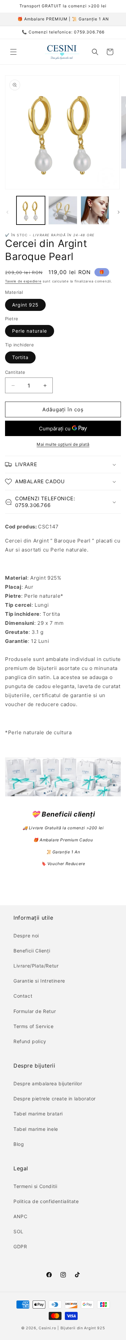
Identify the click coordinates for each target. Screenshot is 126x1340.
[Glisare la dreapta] (118, 212)
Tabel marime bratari (38, 1113)
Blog (18, 1144)
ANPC (20, 1216)
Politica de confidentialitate (46, 1201)
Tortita (20, 357)
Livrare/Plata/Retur (35, 966)
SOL (18, 1231)
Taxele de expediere (23, 281)
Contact (22, 996)
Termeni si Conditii (35, 1186)
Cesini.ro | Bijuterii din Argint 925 (72, 1328)
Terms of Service (33, 1026)
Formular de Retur (34, 1011)
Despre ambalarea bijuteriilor (47, 1083)
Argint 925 (25, 305)
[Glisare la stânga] (7, 212)
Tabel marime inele (35, 1129)
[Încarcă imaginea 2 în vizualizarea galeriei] (62, 210)
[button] (13, 52)
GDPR (20, 1246)
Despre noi (26, 935)
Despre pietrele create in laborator (54, 1098)
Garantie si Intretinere (39, 981)
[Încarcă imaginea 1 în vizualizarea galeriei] (30, 210)
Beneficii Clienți (31, 950)
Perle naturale (29, 331)
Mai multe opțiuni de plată (63, 444)
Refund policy (29, 1041)
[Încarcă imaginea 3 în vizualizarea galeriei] (95, 210)
